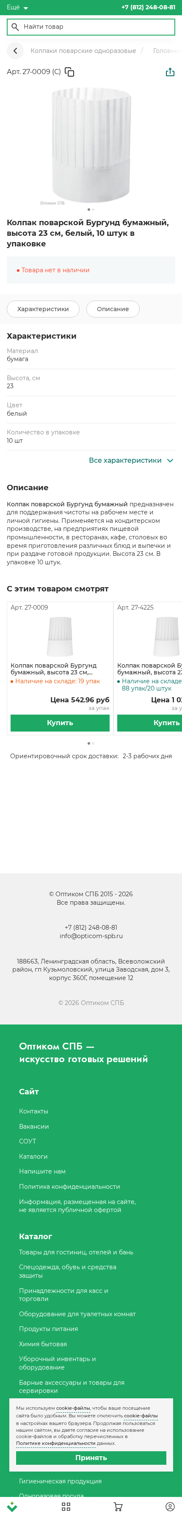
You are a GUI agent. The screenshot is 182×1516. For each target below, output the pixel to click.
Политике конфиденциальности (56, 1443)
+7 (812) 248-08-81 (91, 927)
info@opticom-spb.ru (91, 936)
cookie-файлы (73, 1408)
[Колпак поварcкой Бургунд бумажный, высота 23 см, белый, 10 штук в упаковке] (60, 637)
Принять (91, 1458)
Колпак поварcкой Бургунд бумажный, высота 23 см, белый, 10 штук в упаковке (54, 669)
